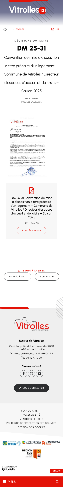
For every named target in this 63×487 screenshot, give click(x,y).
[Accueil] (5, 30)
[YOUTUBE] (39, 373)
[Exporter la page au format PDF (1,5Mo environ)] (52, 29)
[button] (27, 147)
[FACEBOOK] (23, 373)
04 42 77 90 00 (34, 357)
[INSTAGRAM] (31, 373)
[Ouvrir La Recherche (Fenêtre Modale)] (57, 481)
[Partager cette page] (57, 29)
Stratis (57, 471)
